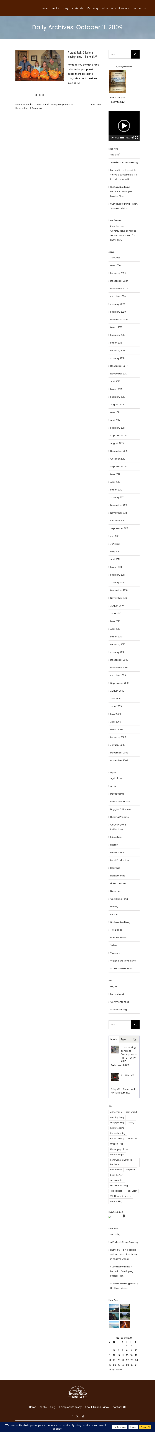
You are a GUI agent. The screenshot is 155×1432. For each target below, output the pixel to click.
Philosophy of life (119, 1149)
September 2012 (119, 466)
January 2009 (117, 744)
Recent (123, 1039)
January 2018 (117, 358)
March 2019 (116, 327)
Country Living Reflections (61, 104)
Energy (114, 844)
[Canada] (125, 1316)
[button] (124, 126)
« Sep (112, 1369)
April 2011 (115, 559)
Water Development (122, 968)
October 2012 (117, 458)
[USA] (125, 1325)
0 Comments (36, 108)
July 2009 (115, 698)
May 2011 (115, 551)
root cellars (116, 1169)
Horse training (117, 1138)
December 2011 (118, 505)
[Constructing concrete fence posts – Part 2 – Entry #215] (115, 1047)
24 (136, 1360)
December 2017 (119, 365)
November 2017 (118, 373)
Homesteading (117, 1133)
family (131, 1122)
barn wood (131, 1112)
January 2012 (117, 497)
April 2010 (115, 628)
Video (113, 945)
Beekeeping (117, 793)
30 (131, 1364)
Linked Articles (118, 883)
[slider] (122, 137)
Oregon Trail (116, 1143)
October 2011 (117, 520)
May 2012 (115, 474)
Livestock (115, 891)
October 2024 (118, 296)
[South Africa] (114, 1325)
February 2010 (117, 644)
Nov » (119, 1369)
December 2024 (119, 280)
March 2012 (116, 489)
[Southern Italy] (114, 1316)
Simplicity (130, 1169)
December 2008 (119, 752)
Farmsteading (117, 1128)
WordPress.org (118, 1009)
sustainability (117, 1180)
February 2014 (117, 427)
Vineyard (115, 953)
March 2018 (116, 342)
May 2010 (115, 621)
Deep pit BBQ (117, 1122)
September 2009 (119, 683)
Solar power (116, 1175)
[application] (124, 126)
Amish (113, 786)
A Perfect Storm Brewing (124, 162)
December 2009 (119, 659)
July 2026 (115, 257)
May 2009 (115, 714)
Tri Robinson (24, 104)
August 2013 (117, 443)
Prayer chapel (117, 1154)
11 (109, 1355)
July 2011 (114, 536)
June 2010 (115, 613)
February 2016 (117, 396)
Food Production (119, 860)
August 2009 (117, 690)
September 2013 (119, 435)
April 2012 (115, 482)
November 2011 (118, 512)
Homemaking (21, 108)
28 (123, 1364)
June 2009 (116, 706)
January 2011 (117, 582)
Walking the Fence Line (123, 960)
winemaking (116, 1201)
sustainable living (119, 1185)
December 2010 (119, 590)
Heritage (115, 867)
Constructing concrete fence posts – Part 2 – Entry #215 (123, 235)
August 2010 (117, 605)
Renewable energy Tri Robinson (121, 1162)
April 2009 (115, 721)
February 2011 (117, 574)
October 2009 (118, 675)
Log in (113, 986)
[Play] (112, 137)
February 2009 (118, 737)
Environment (117, 852)
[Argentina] (125, 1308)
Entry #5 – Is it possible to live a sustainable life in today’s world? (123, 174)
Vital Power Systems (120, 1196)
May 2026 (115, 265)
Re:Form (114, 914)
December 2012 (118, 451)
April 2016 (115, 381)
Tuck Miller (131, 1190)
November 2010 (118, 598)
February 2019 (117, 335)
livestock (132, 1138)
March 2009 (116, 729)
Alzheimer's (116, 1112)
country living (117, 1117)
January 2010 (117, 652)
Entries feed (117, 994)
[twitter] (77, 1416)
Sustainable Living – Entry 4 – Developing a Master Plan (122, 191)
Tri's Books (116, 929)
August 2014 (117, 404)
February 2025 (118, 273)
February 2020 (118, 311)
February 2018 (117, 350)
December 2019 (119, 319)
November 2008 (119, 760)
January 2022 (117, 304)
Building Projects (119, 817)
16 (131, 1355)
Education (116, 837)
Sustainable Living (120, 922)
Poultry (114, 906)
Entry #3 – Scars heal (123, 1089)
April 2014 (115, 420)
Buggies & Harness (120, 809)
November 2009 (119, 667)
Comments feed (119, 1001)
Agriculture (116, 778)
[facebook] (72, 1416)
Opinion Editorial (119, 898)
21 (123, 1360)
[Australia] (114, 1308)
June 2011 (115, 543)
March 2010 (116, 636)
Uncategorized (118, 937)
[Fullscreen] (136, 137)
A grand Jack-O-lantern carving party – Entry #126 (82, 54)
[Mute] (132, 137)
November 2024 (119, 288)
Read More (96, 104)
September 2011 (119, 528)
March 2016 (116, 389)
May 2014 (115, 412)
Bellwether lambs (120, 801)
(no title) (115, 154)
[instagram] (83, 1416)
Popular (113, 1039)
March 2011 (116, 567)
